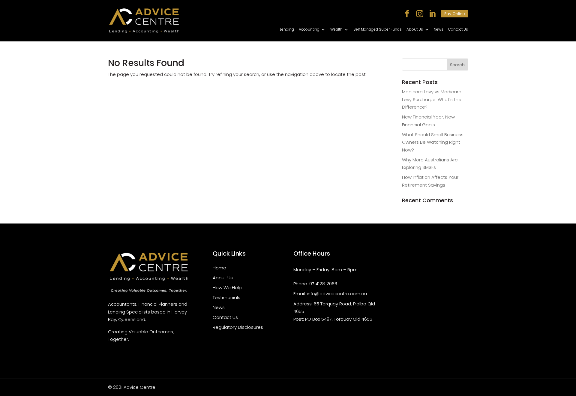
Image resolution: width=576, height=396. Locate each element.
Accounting (309, 29)
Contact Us (458, 29)
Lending (287, 29)
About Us (414, 29)
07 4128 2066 (323, 283)
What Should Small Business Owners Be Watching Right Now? (433, 142)
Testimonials (226, 297)
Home (219, 268)
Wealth (336, 29)
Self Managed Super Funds (377, 29)
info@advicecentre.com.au (337, 293)
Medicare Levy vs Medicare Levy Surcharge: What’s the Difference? (431, 99)
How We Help (227, 287)
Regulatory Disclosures (238, 327)
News (438, 29)
